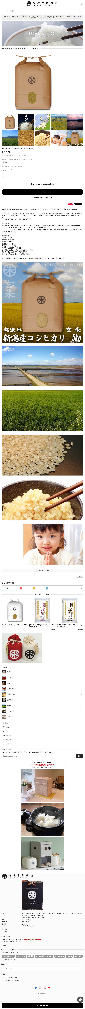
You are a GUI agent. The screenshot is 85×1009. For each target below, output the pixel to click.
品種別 (9, 717)
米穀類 (9, 672)
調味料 (9, 683)
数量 (3, 174)
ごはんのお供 (11, 689)
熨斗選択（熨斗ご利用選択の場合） (12, 166)
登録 (79, 756)
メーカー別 (10, 711)
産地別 (9, 705)
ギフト (9, 677)
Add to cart (42, 192)
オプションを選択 (42, 1005)
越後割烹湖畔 (11, 694)
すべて (8, 588)
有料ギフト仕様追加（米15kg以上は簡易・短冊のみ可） (18, 159)
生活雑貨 (10, 700)
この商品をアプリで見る (42, 570)
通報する (80, 576)
